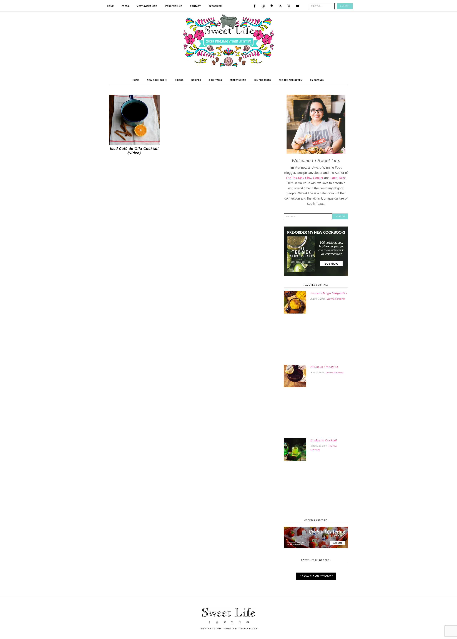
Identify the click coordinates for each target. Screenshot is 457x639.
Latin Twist (338, 178)
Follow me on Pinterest (316, 576)
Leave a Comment (336, 299)
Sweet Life (229, 41)
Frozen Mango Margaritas (328, 293)
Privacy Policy (248, 629)
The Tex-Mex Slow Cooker (304, 178)
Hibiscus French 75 (324, 366)
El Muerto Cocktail (323, 440)
